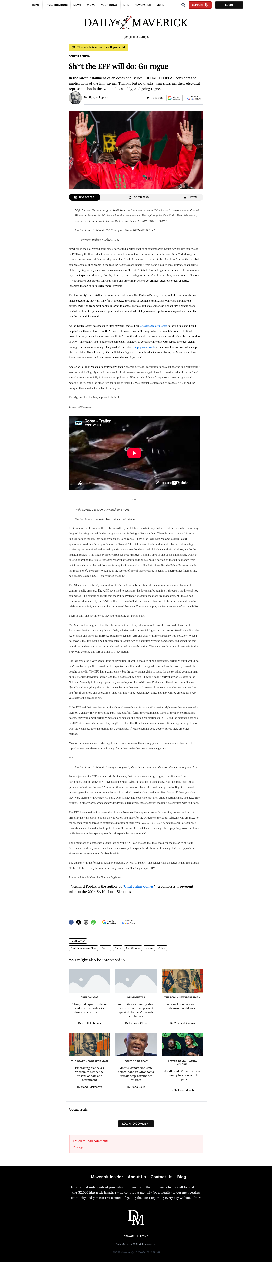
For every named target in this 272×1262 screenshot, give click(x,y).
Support (197, 5)
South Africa (78, 941)
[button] (174, 98)
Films (118, 948)
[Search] (183, 5)
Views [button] (91, 5)
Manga (149, 948)
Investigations (57, 5)
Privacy (129, 1236)
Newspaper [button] (143, 5)
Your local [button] (109, 5)
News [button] (77, 5)
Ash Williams (133, 948)
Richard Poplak (98, 97)
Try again (79, 1147)
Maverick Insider (107, 1176)
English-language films (83, 948)
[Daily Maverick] (136, 22)
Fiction (105, 948)
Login (229, 5)
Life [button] (126, 5)
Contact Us (161, 1176)
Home (36, 5)
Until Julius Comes (139, 886)
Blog (181, 1176)
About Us (137, 1176)
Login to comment (136, 1123)
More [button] (160, 5)
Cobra (161, 948)
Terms (144, 1236)
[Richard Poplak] (75, 97)
